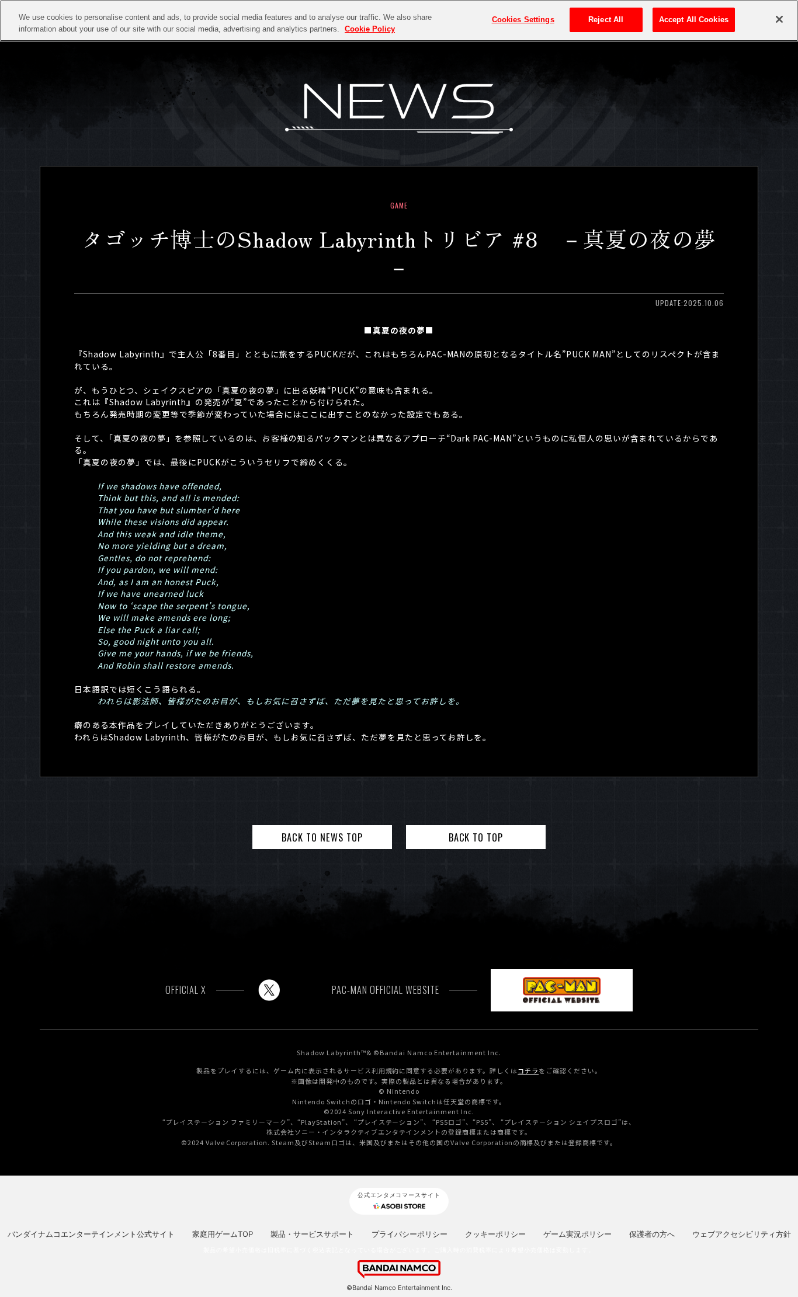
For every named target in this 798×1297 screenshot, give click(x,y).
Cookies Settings (523, 19)
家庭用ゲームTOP (222, 1234)
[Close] (779, 19)
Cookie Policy (370, 29)
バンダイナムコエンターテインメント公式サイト (91, 1234)
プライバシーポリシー (409, 1234)
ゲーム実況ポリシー (577, 1234)
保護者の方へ (652, 1234)
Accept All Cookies (693, 19)
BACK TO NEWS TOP (322, 837)
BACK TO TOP (476, 837)
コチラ (528, 1070)
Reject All (605, 19)
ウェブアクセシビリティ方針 (741, 1234)
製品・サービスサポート (312, 1234)
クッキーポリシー (495, 1234)
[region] (399, 20)
